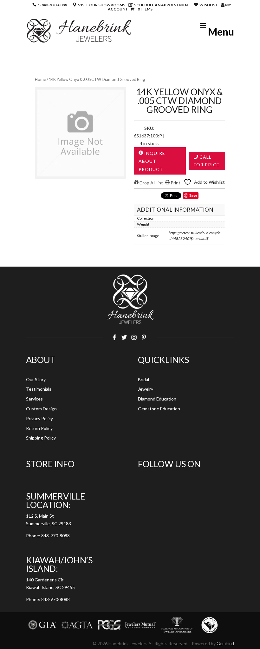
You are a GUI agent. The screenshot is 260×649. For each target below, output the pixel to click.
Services (34, 398)
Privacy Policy (39, 418)
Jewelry (145, 389)
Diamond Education (157, 398)
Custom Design (41, 408)
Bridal (143, 379)
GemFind (225, 643)
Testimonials (38, 389)
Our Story (36, 379)
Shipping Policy (41, 437)
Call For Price (206, 160)
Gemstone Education (159, 408)
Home (40, 79)
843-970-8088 (55, 535)
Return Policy (39, 428)
